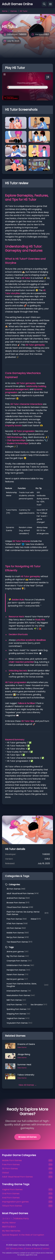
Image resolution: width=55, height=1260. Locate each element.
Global (36, 919)
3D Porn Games (16, 889)
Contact (45, 1248)
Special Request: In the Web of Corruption (23, 1234)
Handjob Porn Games (18, 970)
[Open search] (44, 4)
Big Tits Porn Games (18, 956)
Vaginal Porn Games (18, 1018)
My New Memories (11, 1230)
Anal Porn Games (11, 1197)
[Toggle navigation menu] (50, 4)
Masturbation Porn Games (21, 995)
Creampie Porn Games (19, 960)
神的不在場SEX (9, 1226)
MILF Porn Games (16, 1000)
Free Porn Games (17, 919)
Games (13, 11)
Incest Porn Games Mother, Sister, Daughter (27, 985)
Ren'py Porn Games (18, 937)
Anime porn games (17, 951)
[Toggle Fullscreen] (48, 77)
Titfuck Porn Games (12, 1205)
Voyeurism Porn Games (19, 1023)
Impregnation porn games (15, 1201)
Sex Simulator (39, 1004)
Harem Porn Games (17, 974)
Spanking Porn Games (18, 1009)
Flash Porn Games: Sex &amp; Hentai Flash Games (27, 913)
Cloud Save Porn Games (20, 907)
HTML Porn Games (17, 923)
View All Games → (28, 1084)
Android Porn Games (18, 898)
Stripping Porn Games (18, 1013)
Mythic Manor (9, 1222)
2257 (8, 1248)
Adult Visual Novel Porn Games (22, 893)
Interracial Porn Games (19, 991)
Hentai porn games (17, 979)
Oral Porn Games (17, 1004)
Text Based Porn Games (19, 942)
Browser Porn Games (18, 902)
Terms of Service (32, 1248)
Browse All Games (27, 1136)
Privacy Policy (18, 1248)
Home (4, 11)
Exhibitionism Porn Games (20, 965)
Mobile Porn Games (18, 932)
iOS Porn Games (16, 928)
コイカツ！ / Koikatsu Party (15, 1218)
